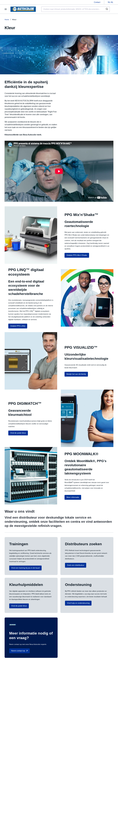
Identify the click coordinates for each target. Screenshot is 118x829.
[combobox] (75, 9)
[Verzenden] (107, 9)
